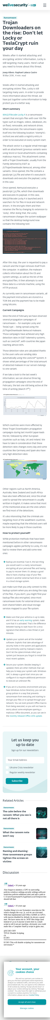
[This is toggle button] (44, 5)
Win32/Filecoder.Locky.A (14, 115)
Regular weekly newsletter (22, 773)
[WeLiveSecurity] (19, 5)
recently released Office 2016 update (26, 716)
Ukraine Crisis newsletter (21, 768)
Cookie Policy (34, 995)
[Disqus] (25, 913)
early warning (26, 620)
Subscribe (17, 781)
